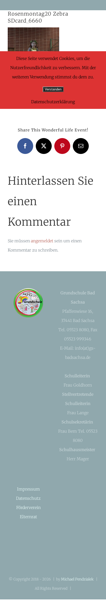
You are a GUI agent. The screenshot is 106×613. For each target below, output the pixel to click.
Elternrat (28, 516)
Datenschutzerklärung (53, 101)
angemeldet (42, 240)
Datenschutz (28, 498)
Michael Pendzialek (77, 579)
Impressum (28, 489)
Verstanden (53, 89)
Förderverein (28, 507)
